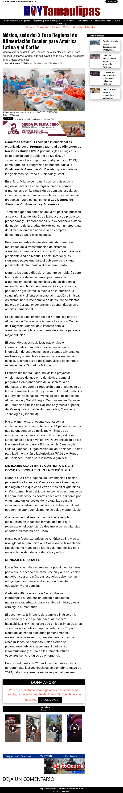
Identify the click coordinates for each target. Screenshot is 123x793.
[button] (12, 728)
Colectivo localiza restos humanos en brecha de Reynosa (109, 61)
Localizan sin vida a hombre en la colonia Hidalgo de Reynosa (109, 78)
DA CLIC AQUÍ (50, 699)
